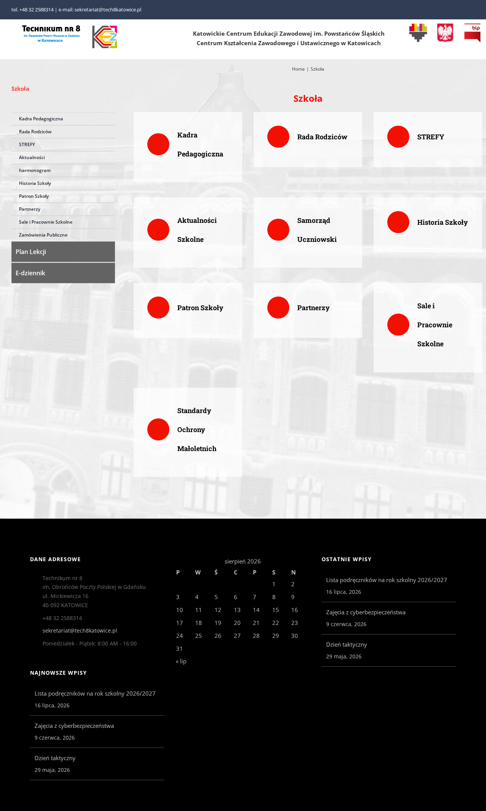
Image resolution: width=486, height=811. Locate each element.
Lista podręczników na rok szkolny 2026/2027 (95, 693)
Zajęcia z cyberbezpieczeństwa (74, 725)
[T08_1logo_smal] (51, 27)
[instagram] (472, 10)
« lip (181, 661)
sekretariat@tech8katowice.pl (80, 630)
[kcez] (105, 27)
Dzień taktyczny (55, 758)
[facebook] (460, 10)
